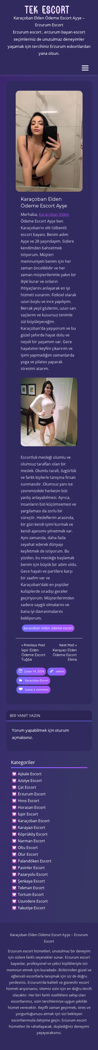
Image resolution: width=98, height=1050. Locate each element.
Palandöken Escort (34, 861)
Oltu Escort (28, 847)
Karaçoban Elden (54, 214)
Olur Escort (28, 854)
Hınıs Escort (28, 800)
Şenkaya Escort (31, 881)
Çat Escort (27, 787)
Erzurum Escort (32, 794)
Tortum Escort (31, 894)
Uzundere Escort (33, 901)
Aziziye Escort (30, 780)
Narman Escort (31, 840)
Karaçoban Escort (36, 680)
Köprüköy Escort (33, 834)
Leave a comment (37, 689)
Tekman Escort (31, 887)
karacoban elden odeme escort (48, 628)
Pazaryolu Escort (33, 874)
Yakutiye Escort (31, 907)
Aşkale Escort (30, 773)
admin (60, 671)
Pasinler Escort (31, 867)
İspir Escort (28, 814)
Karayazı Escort (31, 827)
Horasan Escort (32, 807)
